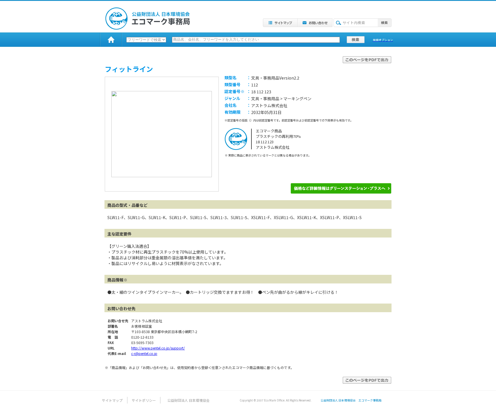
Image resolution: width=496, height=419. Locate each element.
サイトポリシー (144, 400)
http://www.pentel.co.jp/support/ (158, 347)
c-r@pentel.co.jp (144, 353)
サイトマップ (112, 400)
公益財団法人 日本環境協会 (188, 400)
